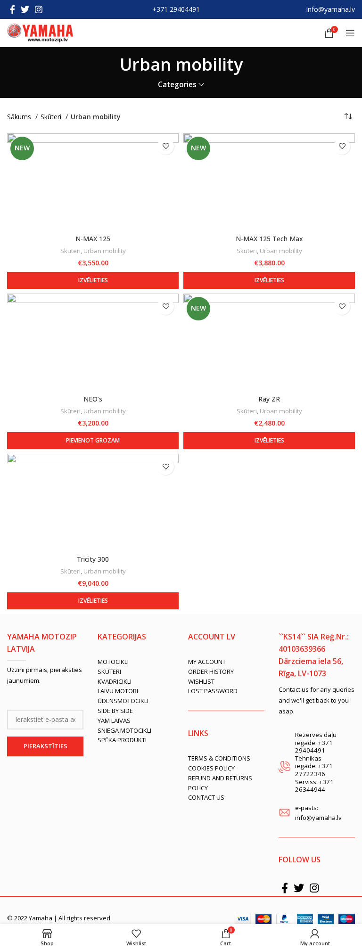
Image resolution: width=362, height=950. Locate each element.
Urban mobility (104, 250)
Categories (177, 84)
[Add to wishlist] (165, 146)
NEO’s (92, 398)
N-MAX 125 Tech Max (269, 238)
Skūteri (52, 116)
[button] (93, 440)
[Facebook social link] (12, 9)
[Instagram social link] (38, 9)
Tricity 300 (93, 559)
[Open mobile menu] (350, 33)
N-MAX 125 (92, 238)
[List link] (136, 662)
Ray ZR (269, 398)
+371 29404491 (176, 9)
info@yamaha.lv (330, 9)
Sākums (20, 116)
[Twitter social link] (25, 9)
